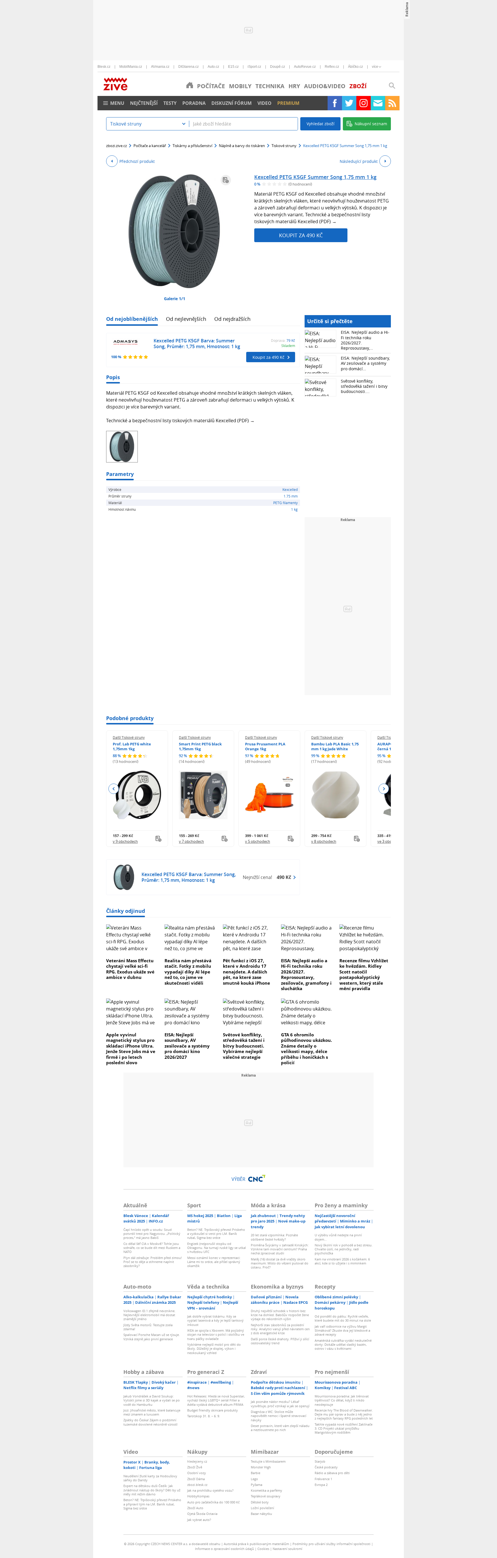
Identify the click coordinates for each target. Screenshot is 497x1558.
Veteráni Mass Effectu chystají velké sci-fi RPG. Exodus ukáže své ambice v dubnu (130, 969)
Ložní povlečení (262, 1508)
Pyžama (256, 1484)
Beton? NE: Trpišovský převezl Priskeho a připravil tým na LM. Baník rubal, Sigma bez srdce (152, 1504)
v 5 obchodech (257, 841)
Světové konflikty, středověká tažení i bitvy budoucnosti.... (364, 386)
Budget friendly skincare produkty (212, 1410)
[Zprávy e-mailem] (378, 103)
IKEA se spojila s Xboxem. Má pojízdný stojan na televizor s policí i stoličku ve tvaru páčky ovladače (215, 1334)
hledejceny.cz (197, 1461)
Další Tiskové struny (129, 737)
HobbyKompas (198, 1496)
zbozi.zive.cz (116, 145)
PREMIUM (288, 103)
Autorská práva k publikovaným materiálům (256, 1544)
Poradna (194, 103)
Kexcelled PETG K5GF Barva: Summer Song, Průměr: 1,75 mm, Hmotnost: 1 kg (197, 344)
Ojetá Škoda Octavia (202, 1513)
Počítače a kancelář (149, 145)
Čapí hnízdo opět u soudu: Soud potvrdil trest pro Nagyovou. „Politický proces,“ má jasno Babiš (151, 1233)
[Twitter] (349, 103)
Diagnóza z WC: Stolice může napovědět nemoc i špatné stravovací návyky (278, 1415)
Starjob (320, 1461)
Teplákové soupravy (265, 1496)
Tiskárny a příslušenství (192, 145)
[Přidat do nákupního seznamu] (226, 180)
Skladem (288, 345)
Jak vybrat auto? (199, 1519)
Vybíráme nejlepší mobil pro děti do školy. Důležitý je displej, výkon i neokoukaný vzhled (214, 1348)
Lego (254, 1479)
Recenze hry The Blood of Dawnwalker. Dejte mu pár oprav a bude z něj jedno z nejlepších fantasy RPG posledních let (344, 1414)
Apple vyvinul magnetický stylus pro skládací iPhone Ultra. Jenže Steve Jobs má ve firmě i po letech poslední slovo (130, 1049)
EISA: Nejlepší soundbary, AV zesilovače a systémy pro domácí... (365, 363)
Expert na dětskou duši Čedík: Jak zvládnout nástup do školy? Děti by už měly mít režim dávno (151, 1490)
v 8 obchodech (323, 841)
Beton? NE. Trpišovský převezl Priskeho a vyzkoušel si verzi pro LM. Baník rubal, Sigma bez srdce (216, 1233)
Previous (114, 789)
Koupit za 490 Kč (301, 235)
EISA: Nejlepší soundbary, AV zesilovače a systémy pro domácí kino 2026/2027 (187, 1046)
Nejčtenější (144, 103)
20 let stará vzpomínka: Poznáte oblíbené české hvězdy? (274, 1237)
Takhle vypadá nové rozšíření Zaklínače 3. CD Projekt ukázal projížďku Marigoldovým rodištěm (343, 1428)
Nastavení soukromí (287, 1549)
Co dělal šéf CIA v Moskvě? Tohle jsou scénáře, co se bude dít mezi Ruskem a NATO (151, 1247)
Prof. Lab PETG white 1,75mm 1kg (132, 746)
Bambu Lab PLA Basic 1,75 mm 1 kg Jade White (335, 746)
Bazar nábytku (261, 1513)
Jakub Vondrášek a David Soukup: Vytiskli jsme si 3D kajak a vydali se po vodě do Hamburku (151, 1400)
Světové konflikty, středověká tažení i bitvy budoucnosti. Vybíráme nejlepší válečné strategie (244, 1046)
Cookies (263, 1549)
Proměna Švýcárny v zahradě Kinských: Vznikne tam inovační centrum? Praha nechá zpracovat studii (280, 1249)
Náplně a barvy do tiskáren (242, 145)
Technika (269, 86)
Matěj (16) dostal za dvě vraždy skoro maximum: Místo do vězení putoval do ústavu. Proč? (279, 1263)
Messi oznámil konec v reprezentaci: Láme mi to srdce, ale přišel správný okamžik (213, 1262)
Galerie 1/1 (174, 298)
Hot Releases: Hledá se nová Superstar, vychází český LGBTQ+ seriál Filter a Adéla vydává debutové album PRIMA (216, 1400)
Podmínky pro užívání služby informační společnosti (331, 1544)
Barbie (255, 1473)
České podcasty (326, 1467)
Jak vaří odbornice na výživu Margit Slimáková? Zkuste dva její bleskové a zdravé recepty (342, 1330)
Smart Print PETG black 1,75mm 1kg (200, 746)
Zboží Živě (194, 1467)
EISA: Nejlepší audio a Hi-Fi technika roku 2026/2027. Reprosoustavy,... (365, 340)
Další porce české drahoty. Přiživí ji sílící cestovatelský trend (280, 1341)
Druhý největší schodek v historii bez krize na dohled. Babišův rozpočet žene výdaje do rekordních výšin (280, 1315)
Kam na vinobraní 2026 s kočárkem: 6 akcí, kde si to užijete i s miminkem (342, 1261)
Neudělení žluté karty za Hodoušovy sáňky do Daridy (150, 1478)
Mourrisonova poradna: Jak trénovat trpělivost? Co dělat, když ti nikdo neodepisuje (342, 1400)
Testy (170, 103)
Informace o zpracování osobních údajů (224, 1549)
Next (384, 789)
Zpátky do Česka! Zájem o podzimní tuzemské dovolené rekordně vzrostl (150, 1422)
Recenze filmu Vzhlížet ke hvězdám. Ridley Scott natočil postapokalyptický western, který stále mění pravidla (363, 975)
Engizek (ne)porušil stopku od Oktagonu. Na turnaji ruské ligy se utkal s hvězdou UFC (216, 1247)
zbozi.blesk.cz (197, 1484)
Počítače (211, 86)
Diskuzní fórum (231, 103)
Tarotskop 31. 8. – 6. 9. (203, 1416)
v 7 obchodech (191, 841)
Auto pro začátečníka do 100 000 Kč (213, 1502)
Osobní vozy (196, 1473)
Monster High (261, 1467)
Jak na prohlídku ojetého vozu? (210, 1490)
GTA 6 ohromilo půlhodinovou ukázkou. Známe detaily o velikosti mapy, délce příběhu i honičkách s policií (306, 1049)
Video (264, 103)
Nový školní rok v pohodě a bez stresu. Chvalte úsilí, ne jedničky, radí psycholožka (343, 1249)
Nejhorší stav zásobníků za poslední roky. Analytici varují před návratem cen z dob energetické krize (280, 1329)
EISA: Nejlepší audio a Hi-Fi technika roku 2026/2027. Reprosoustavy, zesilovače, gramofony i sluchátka (306, 975)
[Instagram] (363, 103)
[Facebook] (335, 103)
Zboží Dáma (196, 1479)
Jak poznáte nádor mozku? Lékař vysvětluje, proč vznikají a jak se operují (280, 1403)
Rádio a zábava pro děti (332, 1473)
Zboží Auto (195, 1508)
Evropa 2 (321, 1484)
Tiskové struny (284, 145)
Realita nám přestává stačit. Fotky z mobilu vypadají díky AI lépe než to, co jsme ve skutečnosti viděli (188, 972)
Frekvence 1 (323, 1479)
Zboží (358, 86)
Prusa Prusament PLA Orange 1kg (265, 746)
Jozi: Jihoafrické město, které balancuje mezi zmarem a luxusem (151, 1412)
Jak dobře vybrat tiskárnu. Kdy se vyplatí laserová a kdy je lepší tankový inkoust (215, 1320)
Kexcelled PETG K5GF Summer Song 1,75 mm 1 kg (315, 176)
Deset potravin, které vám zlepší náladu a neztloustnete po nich (280, 1428)
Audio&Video (324, 86)
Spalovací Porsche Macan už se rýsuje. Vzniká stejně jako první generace (151, 1337)
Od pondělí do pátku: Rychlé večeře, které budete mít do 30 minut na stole (343, 1318)
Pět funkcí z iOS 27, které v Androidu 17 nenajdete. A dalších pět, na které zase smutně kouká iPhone (246, 972)
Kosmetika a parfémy (266, 1490)
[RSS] (392, 103)
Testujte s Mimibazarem (268, 1461)
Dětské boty (260, 1502)
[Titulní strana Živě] (189, 85)
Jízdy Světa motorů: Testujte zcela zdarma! (148, 1327)
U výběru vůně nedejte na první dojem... (338, 1237)
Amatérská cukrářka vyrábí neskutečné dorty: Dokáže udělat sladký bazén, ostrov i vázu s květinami (343, 1344)
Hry (294, 86)
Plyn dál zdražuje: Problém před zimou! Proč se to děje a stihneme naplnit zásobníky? (152, 1262)
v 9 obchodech (125, 841)
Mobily (240, 86)
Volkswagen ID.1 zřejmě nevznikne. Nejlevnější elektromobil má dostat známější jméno (149, 1315)
